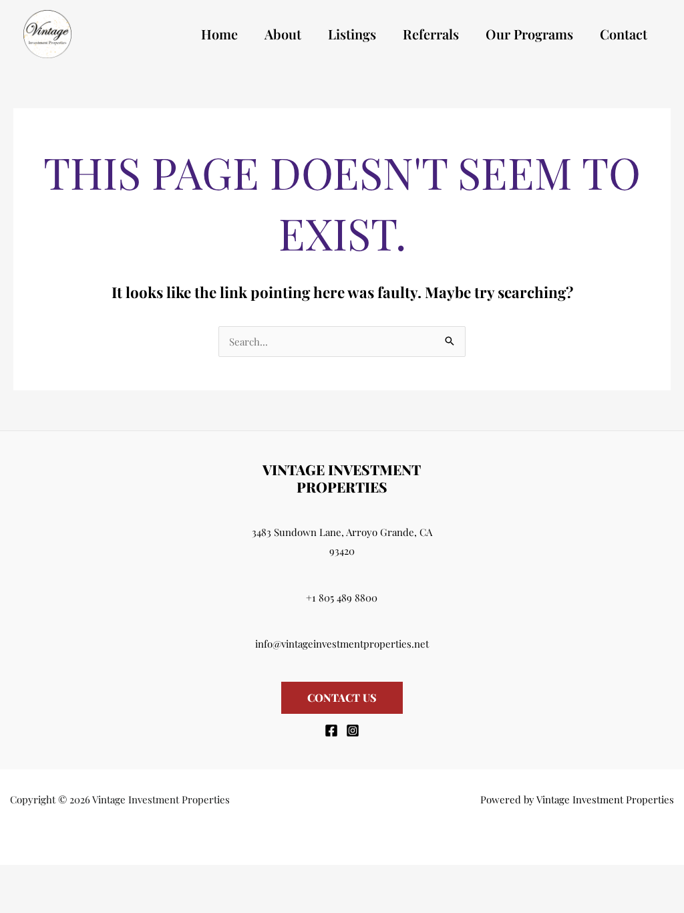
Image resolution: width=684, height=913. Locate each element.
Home (219, 34)
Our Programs (529, 34)
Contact (623, 34)
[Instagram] (352, 730)
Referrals (431, 34)
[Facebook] (331, 730)
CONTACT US (342, 697)
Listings (352, 34)
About (283, 34)
